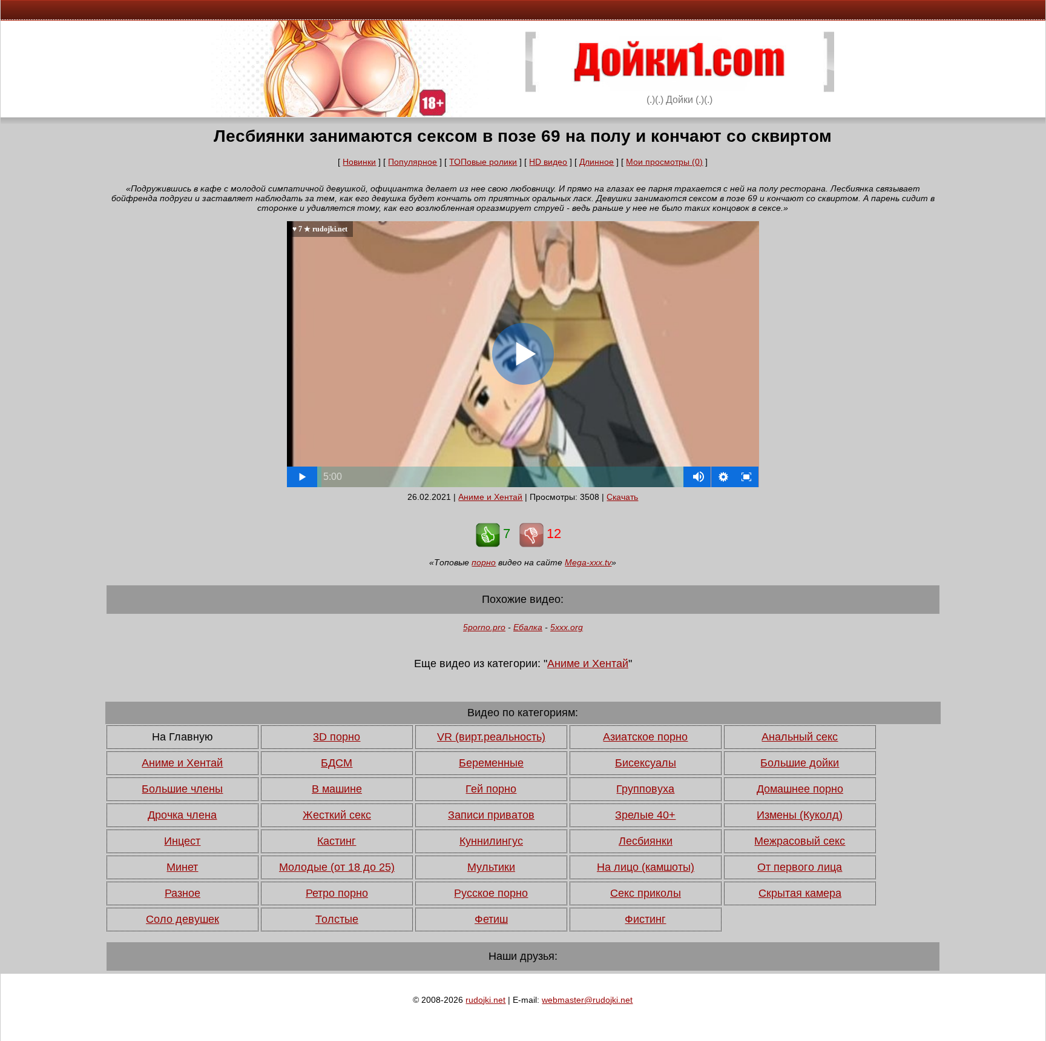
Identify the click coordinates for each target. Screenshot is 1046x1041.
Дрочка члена (182, 815)
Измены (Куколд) (800, 815)
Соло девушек (182, 919)
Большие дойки (799, 763)
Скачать (622, 497)
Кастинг (336, 841)
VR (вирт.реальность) (491, 737)
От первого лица (799, 867)
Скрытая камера (799, 893)
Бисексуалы (645, 763)
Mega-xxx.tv (588, 562)
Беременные (491, 763)
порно (484, 562)
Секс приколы (645, 893)
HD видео (548, 162)
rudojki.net (485, 1000)
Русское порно (491, 893)
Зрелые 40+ (645, 815)
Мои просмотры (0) (664, 162)
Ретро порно (337, 893)
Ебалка (527, 627)
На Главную (182, 737)
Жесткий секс (337, 815)
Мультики (491, 867)
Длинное (596, 162)
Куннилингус (491, 841)
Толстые (336, 919)
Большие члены (182, 789)
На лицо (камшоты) (645, 867)
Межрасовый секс (799, 841)
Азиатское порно (645, 737)
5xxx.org (566, 627)
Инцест (182, 841)
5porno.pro (484, 627)
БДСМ (336, 763)
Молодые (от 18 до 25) (337, 867)
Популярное (412, 162)
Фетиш (491, 919)
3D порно (336, 737)
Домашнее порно (800, 789)
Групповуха (645, 789)
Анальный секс (799, 737)
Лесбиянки (646, 841)
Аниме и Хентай (490, 497)
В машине (337, 789)
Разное (182, 893)
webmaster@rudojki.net (587, 1000)
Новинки (359, 162)
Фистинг (645, 919)
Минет (182, 867)
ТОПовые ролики (483, 162)
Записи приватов (491, 815)
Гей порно (490, 789)
